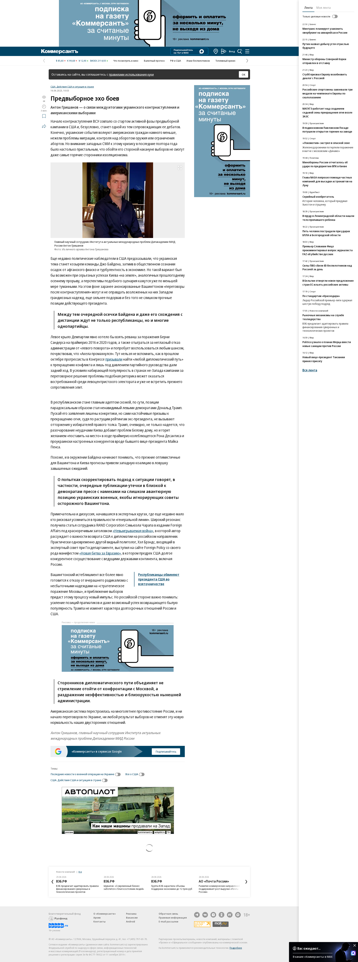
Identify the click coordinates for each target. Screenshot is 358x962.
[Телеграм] (197, 915)
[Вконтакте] (205, 915)
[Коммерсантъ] (59, 51)
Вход (232, 51)
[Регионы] (216, 51)
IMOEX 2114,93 (98, 60)
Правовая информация (173, 917)
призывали (113, 359)
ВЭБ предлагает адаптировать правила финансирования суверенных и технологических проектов (77, 888)
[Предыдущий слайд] (52, 881)
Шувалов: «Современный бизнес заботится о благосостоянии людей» (124, 887)
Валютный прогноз (154, 60)
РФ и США (175, 60)
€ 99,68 (71, 60)
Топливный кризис (225, 60)
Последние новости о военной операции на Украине (82, 774)
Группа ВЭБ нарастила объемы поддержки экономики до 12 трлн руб (171, 887)
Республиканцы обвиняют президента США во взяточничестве (158, 579)
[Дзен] (213, 915)
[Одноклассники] (221, 915)
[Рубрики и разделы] (247, 51)
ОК (243, 74)
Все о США (131, 774)
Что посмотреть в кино (125, 60)
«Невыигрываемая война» (133, 530)
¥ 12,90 (82, 60)
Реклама (131, 913)
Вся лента (309, 370)
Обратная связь (168, 913)
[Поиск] (240, 51)
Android (130, 921)
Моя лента (323, 8)
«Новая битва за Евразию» (100, 553)
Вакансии (132, 917)
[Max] (238, 915)
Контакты (99, 921)
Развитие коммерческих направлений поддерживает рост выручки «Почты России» (219, 888)
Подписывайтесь (166, 751)
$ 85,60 (60, 60)
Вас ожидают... (309, 948)
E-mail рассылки (168, 921)
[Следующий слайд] (246, 881)
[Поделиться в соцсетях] (44, 126)
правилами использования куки (131, 74)
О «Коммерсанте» (104, 913)
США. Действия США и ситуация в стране (72, 86)
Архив (97, 917)
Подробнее (236, 947)
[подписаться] (119, 774)
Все (80, 871)
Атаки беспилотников (198, 60)
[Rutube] (230, 915)
